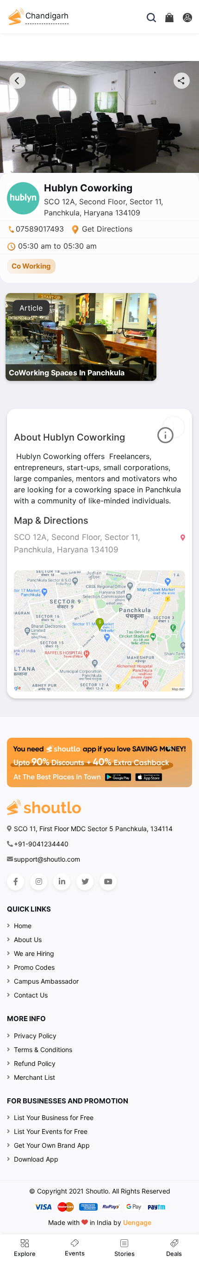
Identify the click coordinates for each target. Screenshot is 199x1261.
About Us (28, 939)
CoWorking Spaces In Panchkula (66, 372)
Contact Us (31, 995)
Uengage (137, 1222)
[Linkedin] (61, 881)
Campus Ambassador (46, 981)
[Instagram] (38, 881)
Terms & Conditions (43, 1049)
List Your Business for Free (53, 1117)
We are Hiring (34, 953)
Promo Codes (34, 967)
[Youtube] (108, 881)
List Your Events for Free (50, 1131)
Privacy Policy (35, 1036)
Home (22, 926)
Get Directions (106, 228)
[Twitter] (84, 881)
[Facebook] (15, 881)
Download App (36, 1159)
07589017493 (40, 228)
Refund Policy (35, 1063)
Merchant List (34, 1077)
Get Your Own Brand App (52, 1145)
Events (75, 1253)
